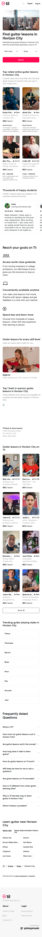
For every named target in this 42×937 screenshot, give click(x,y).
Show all (21, 610)
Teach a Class (8, 911)
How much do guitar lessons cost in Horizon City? (19, 735)
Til (4, 866)
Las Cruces (7, 856)
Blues (7, 662)
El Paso (5, 847)
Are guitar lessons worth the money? (19, 744)
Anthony (26, 851)
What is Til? (8, 727)
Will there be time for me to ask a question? (18, 770)
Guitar (10, 866)
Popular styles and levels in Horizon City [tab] (26, 831)
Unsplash (32, 876)
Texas (19, 866)
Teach (29, 3)
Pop (6, 681)
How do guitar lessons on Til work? (19, 761)
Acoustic (8, 690)
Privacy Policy (27, 911)
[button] (17, 551)
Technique (9, 643)
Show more (27, 856)
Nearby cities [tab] (7, 830)
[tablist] (21, 832)
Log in (37, 3)
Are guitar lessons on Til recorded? (18, 778)
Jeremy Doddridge (21, 876)
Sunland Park (28, 847)
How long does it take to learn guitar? (17, 752)
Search (21, 60)
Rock (7, 671)
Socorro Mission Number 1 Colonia (11, 842)
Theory (7, 633)
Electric (8, 652)
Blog (4, 916)
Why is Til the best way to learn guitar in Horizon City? (17, 797)
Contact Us (7, 920)
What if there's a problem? (15, 806)
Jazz (7, 700)
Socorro (26, 838)
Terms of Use (26, 916)
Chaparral (6, 851)
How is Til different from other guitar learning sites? (19, 787)
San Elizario (27, 842)
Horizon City (7, 838)
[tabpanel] (21, 847)
